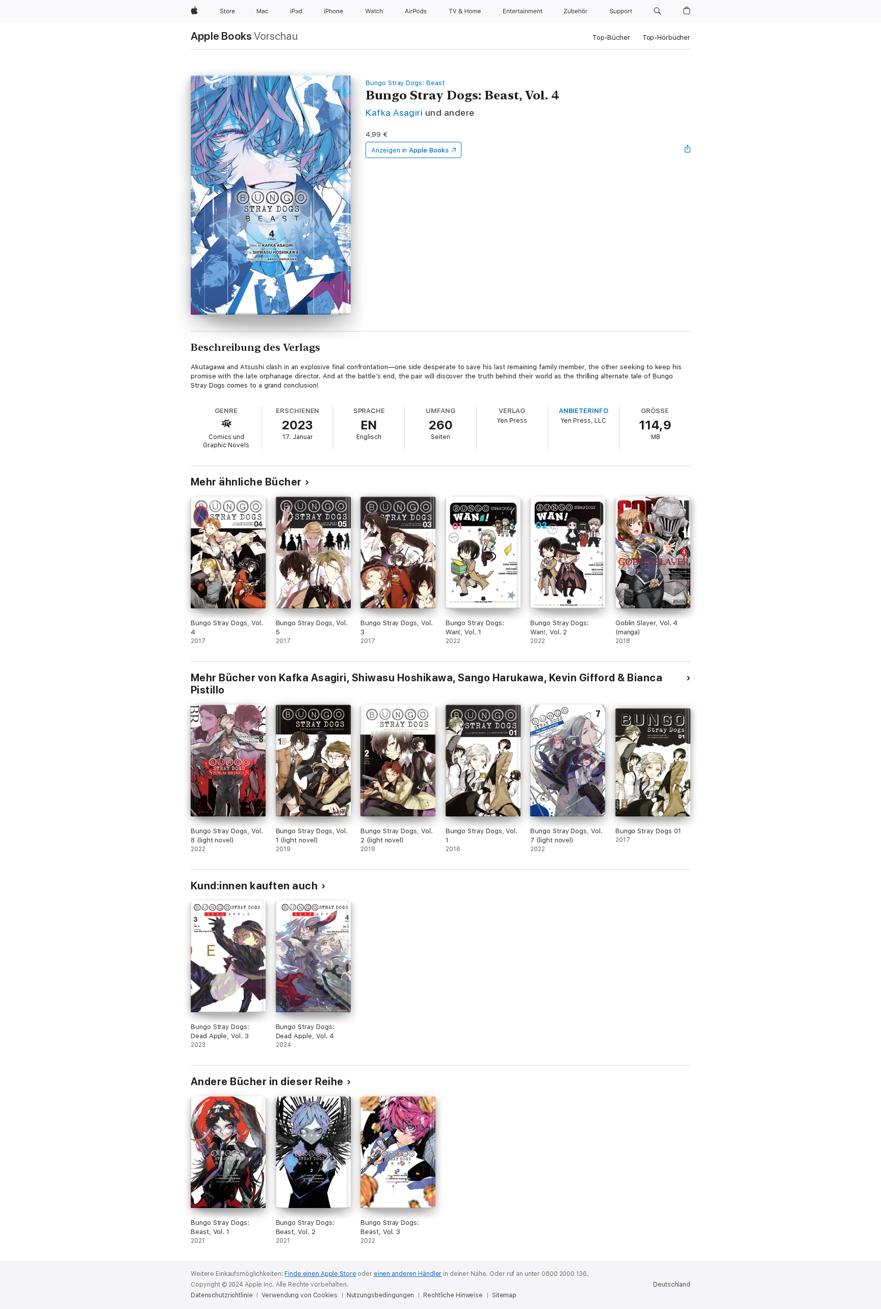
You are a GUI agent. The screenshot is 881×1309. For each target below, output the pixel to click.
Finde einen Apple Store (320, 1273)
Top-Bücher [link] (611, 37)
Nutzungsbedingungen (380, 1295)
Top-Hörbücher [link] (666, 37)
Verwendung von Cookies (299, 1295)
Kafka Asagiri (394, 112)
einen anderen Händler (408, 1273)
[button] (657, 11)
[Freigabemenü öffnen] (688, 150)
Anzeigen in (410, 150)
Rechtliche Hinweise (453, 1295)
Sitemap (504, 1295)
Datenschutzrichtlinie (221, 1295)
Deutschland (671, 1284)
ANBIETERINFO (583, 411)
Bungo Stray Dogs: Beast (405, 83)
